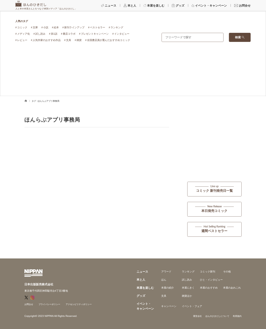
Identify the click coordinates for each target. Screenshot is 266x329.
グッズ (141, 295)
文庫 (35, 27)
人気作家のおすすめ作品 (47, 40)
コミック (22, 27)
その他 (227, 271)
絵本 (56, 27)
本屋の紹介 (167, 287)
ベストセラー (97, 27)
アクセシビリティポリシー (79, 304)
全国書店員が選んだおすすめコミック (108, 40)
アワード (166, 271)
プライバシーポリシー (49, 304)
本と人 (141, 279)
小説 (45, 27)
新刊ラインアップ (74, 27)
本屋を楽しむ (145, 287)
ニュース (142, 271)
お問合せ (28, 304)
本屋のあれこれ (232, 287)
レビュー (22, 40)
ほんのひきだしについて (217, 316)
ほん (163, 279)
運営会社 (197, 316)
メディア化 (23, 33)
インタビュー (121, 33)
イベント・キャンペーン (145, 306)
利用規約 (237, 316)
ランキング (117, 27)
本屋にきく (188, 287)
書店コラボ (69, 33)
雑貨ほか (187, 295)
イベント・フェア (192, 306)
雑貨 (79, 40)
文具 (68, 40)
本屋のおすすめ (209, 287)
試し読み (40, 33)
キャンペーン (168, 306)
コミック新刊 (207, 271)
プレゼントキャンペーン (95, 33)
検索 (238, 37)
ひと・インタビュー (211, 279)
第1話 (54, 33)
